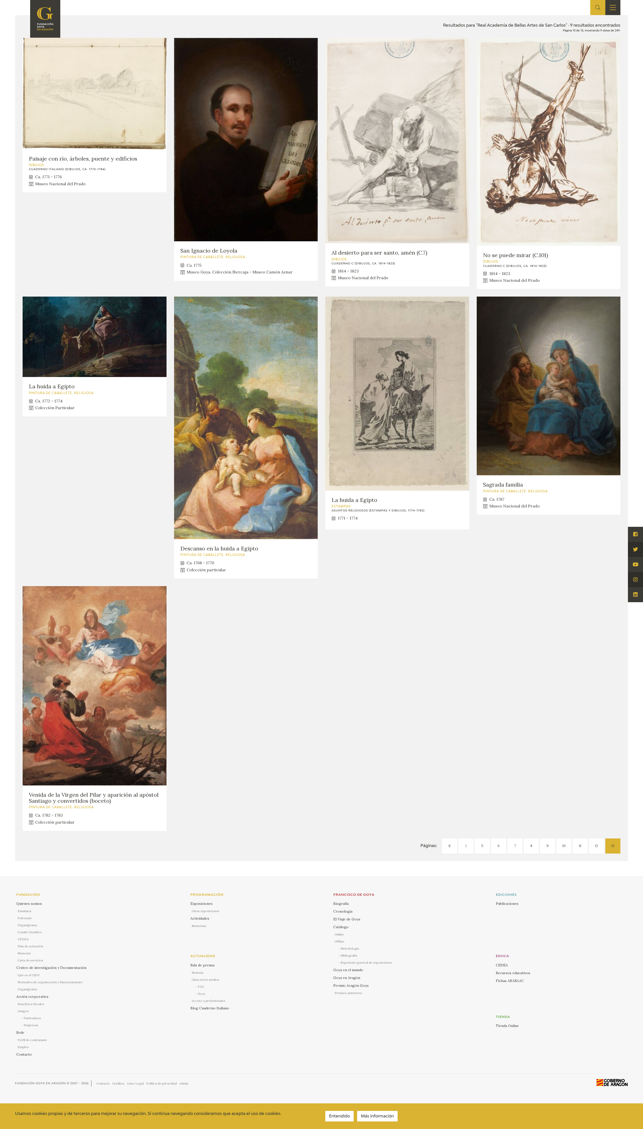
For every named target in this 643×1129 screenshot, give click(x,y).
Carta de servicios (30, 960)
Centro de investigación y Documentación (51, 967)
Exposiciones (201, 903)
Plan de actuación (30, 946)
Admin (183, 1083)
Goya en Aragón (346, 977)
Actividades (199, 918)
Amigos (23, 1011)
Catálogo (341, 927)
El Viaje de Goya (346, 919)
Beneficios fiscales (31, 1004)
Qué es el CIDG (28, 975)
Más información (377, 1116)
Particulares (32, 1018)
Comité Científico (30, 932)
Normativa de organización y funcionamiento (50, 982)
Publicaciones (507, 903)
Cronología (342, 911)
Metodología (350, 948)
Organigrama (27, 925)
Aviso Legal (135, 1083)
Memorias (199, 926)
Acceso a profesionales (208, 1001)
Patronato (25, 918)
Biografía (341, 903)
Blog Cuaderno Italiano (209, 1008)
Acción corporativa (32, 996)
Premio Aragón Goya (350, 985)
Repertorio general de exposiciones (366, 962)
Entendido (339, 1116)
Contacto (24, 1054)
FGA (201, 987)
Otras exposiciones (205, 911)
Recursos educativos (513, 973)
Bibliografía (349, 955)
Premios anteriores (348, 993)
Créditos (118, 1083)
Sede (20, 1032)
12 (596, 846)
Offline (339, 941)
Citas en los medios (205, 979)
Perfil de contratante (32, 1040)
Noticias (197, 972)
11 (580, 846)
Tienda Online (507, 1025)
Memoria (24, 953)
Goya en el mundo (348, 970)
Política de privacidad (161, 1083)
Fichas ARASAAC (510, 980)
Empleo (23, 1047)
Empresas (31, 1025)
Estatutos (24, 911)
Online (339, 934)
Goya (201, 994)
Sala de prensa (202, 965)
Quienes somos (29, 903)
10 (564, 846)
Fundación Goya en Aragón (40, 1083)
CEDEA (23, 939)
